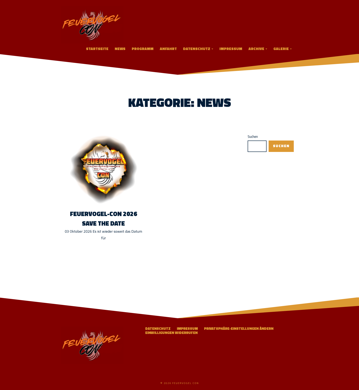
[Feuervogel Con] (92, 24)
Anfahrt (168, 48)
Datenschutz (197, 48)
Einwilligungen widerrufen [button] (171, 333)
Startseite (97, 48)
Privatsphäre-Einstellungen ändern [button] (238, 328)
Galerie (281, 48)
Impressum (230, 48)
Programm (143, 48)
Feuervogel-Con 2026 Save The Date (103, 218)
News (120, 48)
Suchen (253, 136)
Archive (256, 48)
